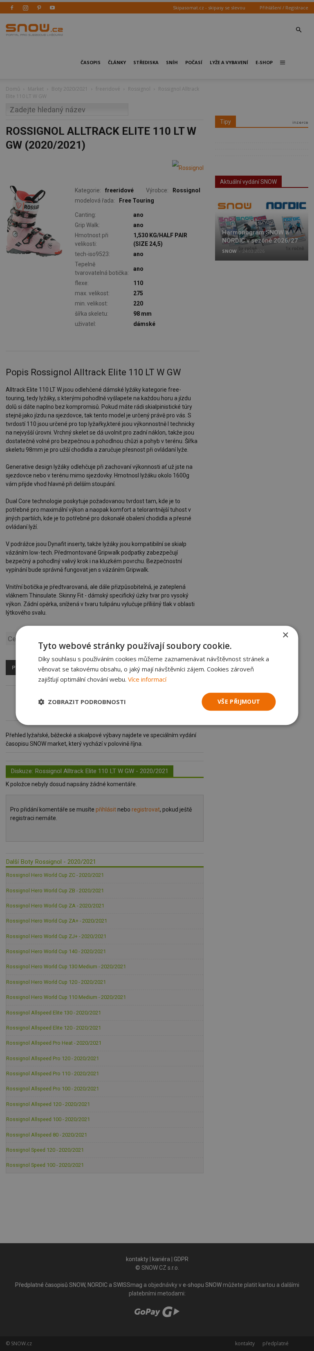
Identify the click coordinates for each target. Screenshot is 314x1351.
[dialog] (157, 675)
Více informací (147, 679)
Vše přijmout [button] (239, 701)
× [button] (285, 635)
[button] (82, 701)
